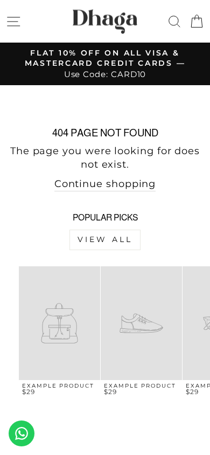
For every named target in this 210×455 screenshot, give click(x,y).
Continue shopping (105, 183)
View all (105, 239)
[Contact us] (21, 433)
